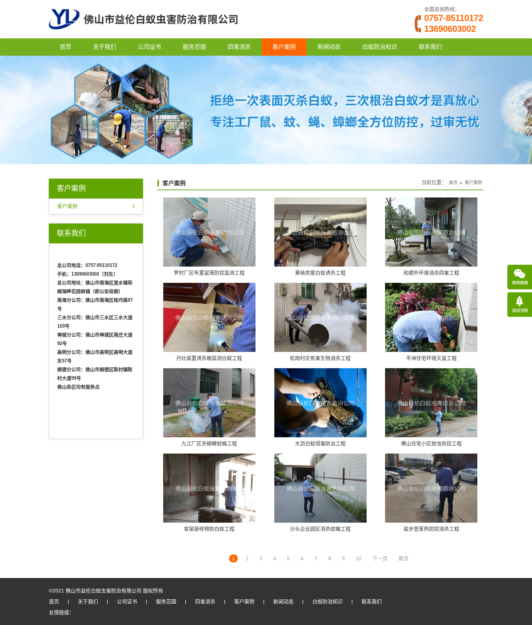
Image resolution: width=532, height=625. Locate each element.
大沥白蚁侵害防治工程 (320, 443)
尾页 (403, 558)
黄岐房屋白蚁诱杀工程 (320, 273)
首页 (65, 47)
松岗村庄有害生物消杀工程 (320, 358)
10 (359, 558)
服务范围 (194, 47)
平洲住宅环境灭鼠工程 (431, 358)
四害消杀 (239, 47)
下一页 (380, 558)
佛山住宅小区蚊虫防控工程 (431, 443)
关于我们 (104, 47)
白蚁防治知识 (379, 47)
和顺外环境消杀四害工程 (431, 273)
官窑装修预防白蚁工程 (209, 529)
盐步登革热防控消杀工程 (431, 529)
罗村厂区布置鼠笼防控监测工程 (209, 273)
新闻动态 (329, 47)
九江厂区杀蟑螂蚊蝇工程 (209, 443)
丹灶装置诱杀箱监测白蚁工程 (209, 358)
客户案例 (284, 47)
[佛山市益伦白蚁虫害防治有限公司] (143, 35)
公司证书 (149, 47)
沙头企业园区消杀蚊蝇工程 (320, 529)
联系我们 (430, 47)
